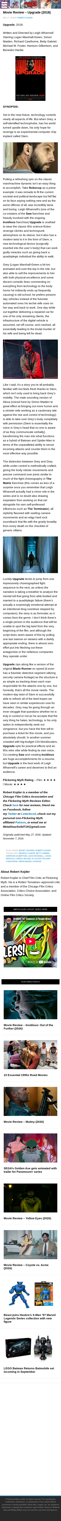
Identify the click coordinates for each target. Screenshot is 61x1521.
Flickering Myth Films (36, 1460)
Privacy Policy (16, 1510)
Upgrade (37, 861)
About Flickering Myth (36, 1470)
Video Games (36, 1450)
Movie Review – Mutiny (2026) (24, 1121)
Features (36, 1410)
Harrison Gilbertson (16, 856)
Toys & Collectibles (36, 1455)
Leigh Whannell (36, 856)
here (15, 805)
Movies (22, 850)
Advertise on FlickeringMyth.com (36, 1475)
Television (36, 1440)
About (36, 1465)
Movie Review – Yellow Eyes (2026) (27, 1218)
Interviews (36, 1420)
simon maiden (25, 861)
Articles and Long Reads (36, 1414)
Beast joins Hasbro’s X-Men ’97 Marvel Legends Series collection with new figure (30, 1318)
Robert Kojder (43, 850)
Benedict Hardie (27, 853)
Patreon (20, 822)
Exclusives (36, 1425)
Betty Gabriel (43, 853)
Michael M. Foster (32, 859)
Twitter (12, 813)
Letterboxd (28, 813)
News (36, 1400)
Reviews (31, 850)
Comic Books (36, 1445)
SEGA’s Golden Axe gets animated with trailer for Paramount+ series (30, 1170)
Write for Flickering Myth (36, 1480)
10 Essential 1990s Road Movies (26, 1075)
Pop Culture (36, 1430)
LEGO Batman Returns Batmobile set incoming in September (29, 1370)
